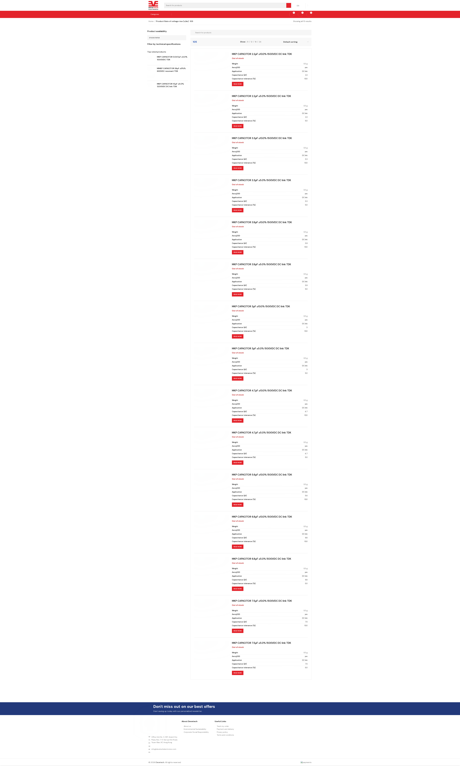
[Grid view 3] (270, 42)
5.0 (306, 121)
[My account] (310, 5)
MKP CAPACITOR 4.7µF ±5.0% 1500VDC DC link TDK (261, 432)
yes (306, 67)
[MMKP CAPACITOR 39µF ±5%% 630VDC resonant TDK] (151, 73)
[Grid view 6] (279, 42)
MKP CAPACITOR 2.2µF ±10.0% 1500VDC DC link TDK (262, 54)
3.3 (306, 159)
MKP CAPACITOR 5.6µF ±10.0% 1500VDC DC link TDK (262, 474)
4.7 (306, 411)
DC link (305, 71)
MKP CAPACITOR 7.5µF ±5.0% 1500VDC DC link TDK (261, 642)
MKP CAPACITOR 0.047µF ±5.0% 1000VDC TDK (172, 58)
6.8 (306, 538)
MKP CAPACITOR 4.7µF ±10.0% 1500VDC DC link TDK (262, 390)
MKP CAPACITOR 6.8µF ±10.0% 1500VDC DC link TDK (262, 516)
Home (151, 21)
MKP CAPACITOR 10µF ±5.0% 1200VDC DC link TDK (170, 85)
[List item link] (164, 749)
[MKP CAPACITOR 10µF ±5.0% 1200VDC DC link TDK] (151, 86)
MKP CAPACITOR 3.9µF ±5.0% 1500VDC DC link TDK (261, 264)
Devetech (160, 762)
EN (298, 5)
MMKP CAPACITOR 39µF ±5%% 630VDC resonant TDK (171, 69)
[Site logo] (153, 5)
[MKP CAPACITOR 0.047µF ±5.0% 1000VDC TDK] (151, 59)
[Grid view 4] (274, 42)
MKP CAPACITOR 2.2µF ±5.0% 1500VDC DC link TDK (261, 96)
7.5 (306, 622)
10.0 (306, 79)
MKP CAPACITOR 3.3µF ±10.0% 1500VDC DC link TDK (262, 138)
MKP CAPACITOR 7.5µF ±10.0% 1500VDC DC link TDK (262, 600)
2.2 (306, 75)
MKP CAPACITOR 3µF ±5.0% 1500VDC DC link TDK (260, 348)
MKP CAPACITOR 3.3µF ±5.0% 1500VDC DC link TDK (261, 180)
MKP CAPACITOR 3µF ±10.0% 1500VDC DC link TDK (261, 306)
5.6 (306, 496)
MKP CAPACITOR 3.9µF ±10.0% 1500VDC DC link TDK (262, 222)
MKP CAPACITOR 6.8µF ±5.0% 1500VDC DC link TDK (261, 558)
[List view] (265, 42)
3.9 (306, 243)
